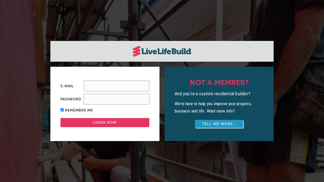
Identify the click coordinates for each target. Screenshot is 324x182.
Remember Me (79, 110)
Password (70, 99)
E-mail (67, 86)
